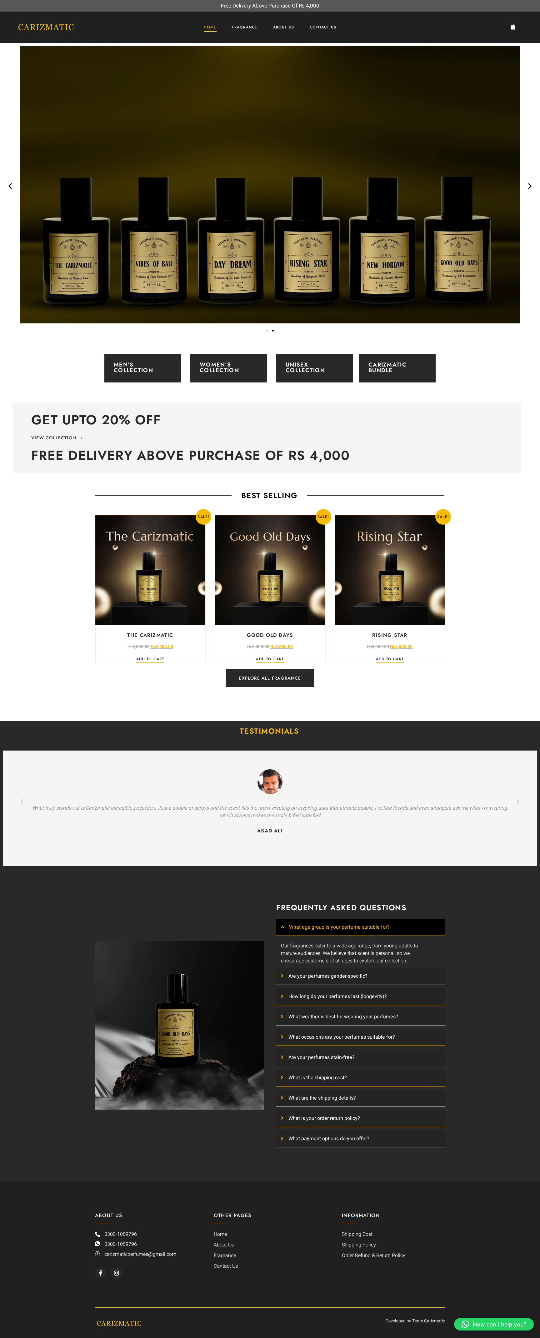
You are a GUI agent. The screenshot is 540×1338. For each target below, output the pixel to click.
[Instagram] (116, 1273)
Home (210, 27)
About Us (283, 27)
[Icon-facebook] (100, 1273)
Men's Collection (133, 367)
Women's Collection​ (219, 367)
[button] (10, 186)
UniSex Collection (305, 367)
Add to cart (150, 659)
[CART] (514, 26)
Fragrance (245, 27)
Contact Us (323, 27)
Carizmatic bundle (387, 367)
